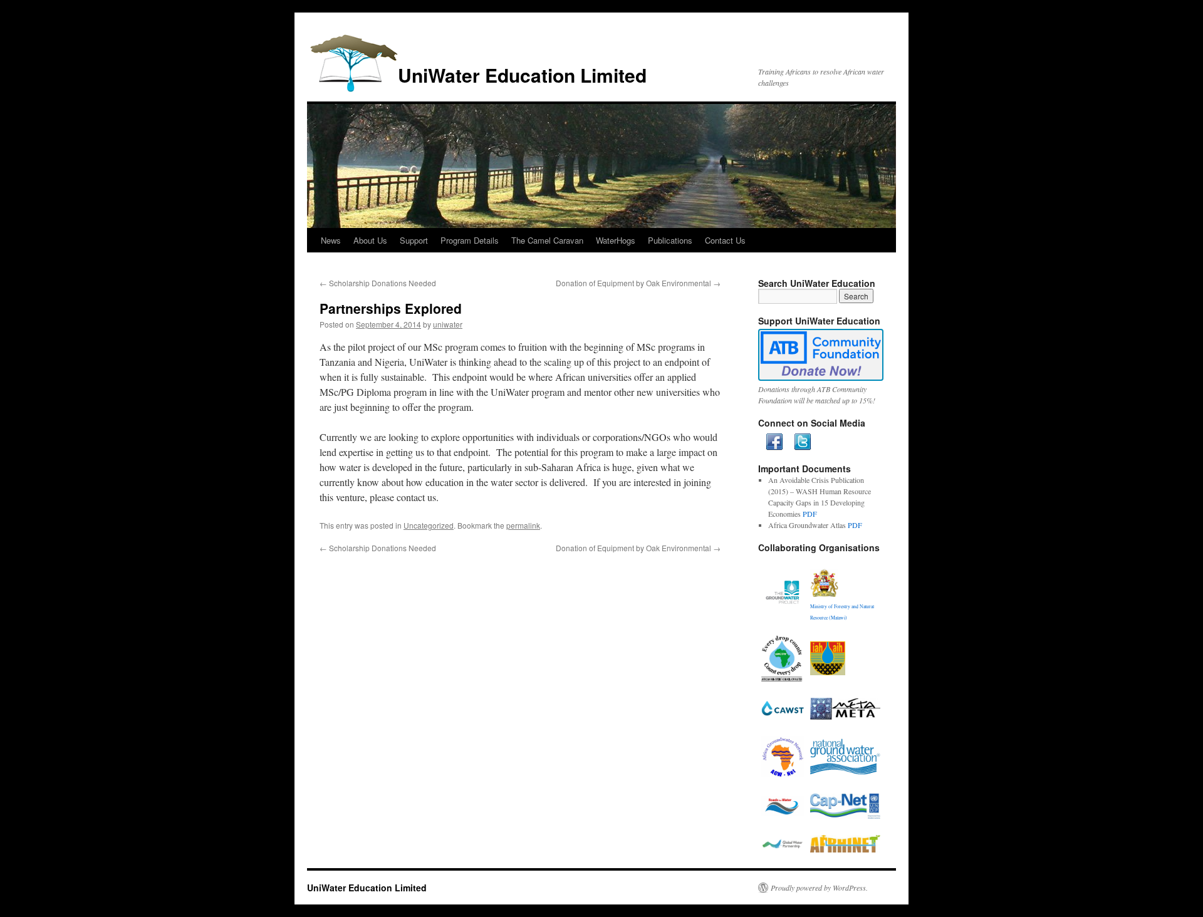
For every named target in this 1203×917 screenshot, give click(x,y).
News (331, 240)
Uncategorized (429, 525)
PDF (810, 514)
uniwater (447, 324)
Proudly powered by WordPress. (819, 888)
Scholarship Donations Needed (378, 282)
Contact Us (725, 240)
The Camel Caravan (547, 240)
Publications (670, 240)
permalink (523, 525)
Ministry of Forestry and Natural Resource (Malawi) (842, 612)
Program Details (469, 240)
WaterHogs (615, 240)
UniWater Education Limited (522, 74)
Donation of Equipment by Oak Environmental (638, 282)
